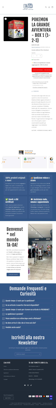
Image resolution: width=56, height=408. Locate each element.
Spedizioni (6, 373)
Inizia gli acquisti (13, 274)
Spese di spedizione (36, 47)
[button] (3, 7)
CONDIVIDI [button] (36, 91)
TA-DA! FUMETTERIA (18, 403)
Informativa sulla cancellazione (46, 404)
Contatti (5, 379)
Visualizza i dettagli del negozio (40, 87)
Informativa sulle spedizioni (29, 404)
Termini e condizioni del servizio (11, 369)
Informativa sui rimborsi (9, 376)
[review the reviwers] (13, 158)
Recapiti (37, 404)
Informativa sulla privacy (47, 403)
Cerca (5, 366)
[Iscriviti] (39, 354)
